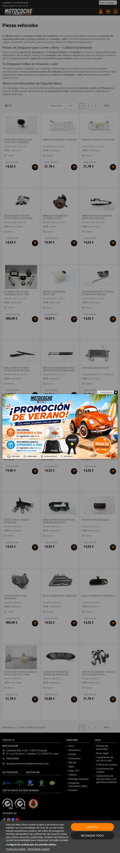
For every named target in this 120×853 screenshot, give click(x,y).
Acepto (92, 827)
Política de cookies (16, 849)
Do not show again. (107, 392)
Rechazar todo (92, 835)
